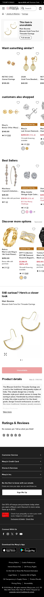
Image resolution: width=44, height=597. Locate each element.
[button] (22, 335)
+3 (34, 212)
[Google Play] (28, 550)
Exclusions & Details (18, 519)
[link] (11, 80)
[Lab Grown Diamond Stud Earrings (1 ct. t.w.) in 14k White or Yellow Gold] (30, 112)
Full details (25, 38)
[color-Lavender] (30, 211)
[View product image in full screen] (5, 354)
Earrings (25, 14)
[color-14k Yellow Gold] (27, 148)
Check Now (30, 519)
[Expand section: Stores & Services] (22, 468)
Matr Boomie (25, 29)
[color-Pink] (27, 211)
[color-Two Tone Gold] (21, 277)
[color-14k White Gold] (23, 148)
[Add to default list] (18, 53)
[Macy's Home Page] (12, 8)
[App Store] (9, 550)
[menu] (3, 8)
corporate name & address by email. (21, 592)
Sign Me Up (22, 492)
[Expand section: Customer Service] (22, 455)
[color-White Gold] (42, 143)
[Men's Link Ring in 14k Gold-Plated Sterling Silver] (10, 237)
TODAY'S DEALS (8, 2)
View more (7, 412)
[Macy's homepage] (3, 14)
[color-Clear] (23, 211)
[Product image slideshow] (22, 335)
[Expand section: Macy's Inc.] (22, 474)
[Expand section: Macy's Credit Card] (22, 461)
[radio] (23, 148)
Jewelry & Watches (13, 14)
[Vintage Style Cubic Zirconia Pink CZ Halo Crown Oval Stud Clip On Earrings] (30, 175)
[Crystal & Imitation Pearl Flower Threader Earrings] (11, 175)
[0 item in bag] (40, 8)
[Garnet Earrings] (11, 63)
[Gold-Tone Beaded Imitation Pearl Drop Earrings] (30, 63)
